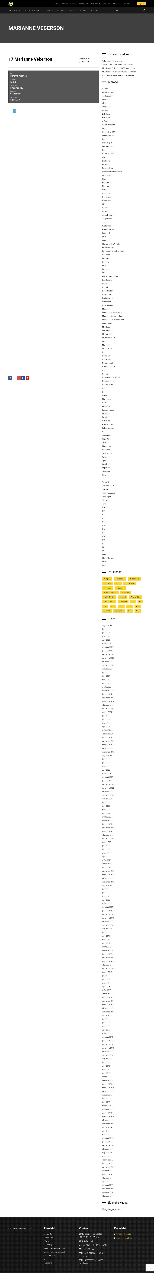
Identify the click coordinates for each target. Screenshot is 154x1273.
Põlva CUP (106, 406)
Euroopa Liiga (107, 168)
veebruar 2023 (107, 777)
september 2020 (108, 882)
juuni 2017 (106, 1023)
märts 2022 (106, 817)
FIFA (104, 179)
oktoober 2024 (107, 705)
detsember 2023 (108, 741)
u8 (140, 602)
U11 (103, 511)
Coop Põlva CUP (108, 132)
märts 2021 (106, 860)
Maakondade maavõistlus (112, 312)
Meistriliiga (106, 331)
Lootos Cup (48, 1234)
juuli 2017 (105, 1019)
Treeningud (61, 10)
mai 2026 (105, 636)
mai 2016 (105, 1070)
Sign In (141, 4)
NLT (103, 370)
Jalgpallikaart (107, 219)
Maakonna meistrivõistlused (113, 320)
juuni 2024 (106, 719)
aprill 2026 (106, 640)
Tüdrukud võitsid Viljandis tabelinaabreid (117, 65)
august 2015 (107, 1095)
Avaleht (56, 4)
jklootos (86, 58)
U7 (103, 544)
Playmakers (106, 399)
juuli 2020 (105, 889)
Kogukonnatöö (108, 248)
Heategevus (106, 201)
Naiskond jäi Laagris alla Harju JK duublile (118, 75)
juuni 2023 (106, 763)
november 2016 (108, 1048)
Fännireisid (106, 175)
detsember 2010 (108, 1189)
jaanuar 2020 (107, 911)
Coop (104, 128)
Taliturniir (105, 482)
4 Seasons (48, 1263)
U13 (103, 518)
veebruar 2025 (107, 690)
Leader (104, 284)
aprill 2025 (106, 683)
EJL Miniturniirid (108, 154)
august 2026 (107, 626)
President (105, 414)
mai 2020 (105, 896)
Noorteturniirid (107, 385)
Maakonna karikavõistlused (112, 316)
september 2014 (108, 1124)
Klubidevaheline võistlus (111, 244)
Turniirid (115, 4)
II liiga (104, 204)
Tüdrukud (105, 500)
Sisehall (105, 442)
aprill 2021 (106, 857)
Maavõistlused (49, 1256)
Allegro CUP (106, 107)
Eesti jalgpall (107, 143)
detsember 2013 (108, 1145)
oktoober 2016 (107, 1052)
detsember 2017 (108, 1001)
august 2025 (107, 669)
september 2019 (108, 925)
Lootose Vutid (107, 298)
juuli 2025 (105, 672)
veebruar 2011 (107, 1185)
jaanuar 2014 (107, 1142)
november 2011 (108, 1174)
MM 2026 (105, 345)
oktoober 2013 (107, 1149)
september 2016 (108, 1055)
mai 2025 (105, 680)
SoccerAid (106, 450)
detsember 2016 (108, 1044)
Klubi (64, 4)
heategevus (120, 579)
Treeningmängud (108, 493)
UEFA (104, 554)
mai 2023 (105, 766)
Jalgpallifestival (108, 215)
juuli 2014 (105, 1131)
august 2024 (107, 712)
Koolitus (105, 258)
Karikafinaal (106, 226)
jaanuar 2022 (107, 824)
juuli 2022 (105, 802)
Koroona (105, 269)
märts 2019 (106, 947)
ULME (104, 562)
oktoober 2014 (107, 1120)
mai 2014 (105, 1135)
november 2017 (108, 1005)
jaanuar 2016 (107, 1084)
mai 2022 (105, 810)
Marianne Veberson (30, 59)
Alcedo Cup (106, 99)
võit (137, 611)
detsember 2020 (108, 871)
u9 (105, 606)
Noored (105, 4)
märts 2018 (106, 990)
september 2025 (108, 665)
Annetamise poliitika (124, 1238)
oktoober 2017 (107, 1008)
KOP (104, 266)
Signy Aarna (106, 439)
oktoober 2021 (107, 835)
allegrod (107, 579)
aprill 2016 (106, 1073)
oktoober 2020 (107, 878)
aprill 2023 (106, 770)
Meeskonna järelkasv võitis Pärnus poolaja (118, 68)
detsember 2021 (108, 828)
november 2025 (108, 658)
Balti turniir (106, 114)
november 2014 (108, 1117)
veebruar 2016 (107, 1080)
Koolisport (106, 255)
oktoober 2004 (107, 1196)
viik (129, 611)
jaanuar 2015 (107, 1113)
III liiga (104, 208)
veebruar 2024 (107, 734)
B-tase (105, 110)
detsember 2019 (108, 914)
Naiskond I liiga (15, 10)
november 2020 (108, 875)
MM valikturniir (107, 349)
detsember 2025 (108, 654)
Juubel (104, 222)
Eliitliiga (105, 157)
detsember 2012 (108, 1167)
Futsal (104, 190)
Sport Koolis (107, 461)
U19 (103, 540)
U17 (103, 533)
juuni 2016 (106, 1066)
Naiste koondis (108, 363)
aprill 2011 (106, 1182)
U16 (103, 529)
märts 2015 (106, 1106)
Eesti (104, 139)
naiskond (126, 593)
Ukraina (107, 611)
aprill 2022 (106, 813)
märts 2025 (106, 687)
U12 (103, 515)
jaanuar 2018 (107, 997)
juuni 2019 (106, 936)
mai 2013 (105, 1156)
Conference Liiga (108, 125)
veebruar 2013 (107, 1160)
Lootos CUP (48, 10)
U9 (103, 551)
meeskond (121, 588)
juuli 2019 (105, 932)
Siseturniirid (106, 446)
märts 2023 (106, 774)
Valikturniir (119, 611)
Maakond (105, 309)
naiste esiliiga (109, 597)
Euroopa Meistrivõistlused (112, 172)
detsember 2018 (108, 958)
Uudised (73, 4)
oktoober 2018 (107, 965)
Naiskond (94, 4)
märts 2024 (106, 730)
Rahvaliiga (106, 421)
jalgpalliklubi (134, 579)
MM (103, 341)
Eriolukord (106, 161)
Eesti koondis (107, 146)
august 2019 (107, 929)
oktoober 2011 (107, 1178)
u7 (133, 602)
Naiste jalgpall (107, 359)
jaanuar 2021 (107, 867)
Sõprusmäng (107, 453)
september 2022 (108, 795)
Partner (105, 396)
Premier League (108, 410)
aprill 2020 (106, 900)
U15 (103, 526)
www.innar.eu (27, 1228)
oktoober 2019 (107, 922)
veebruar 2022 (107, 820)
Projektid (105, 417)
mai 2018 (105, 983)
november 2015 (108, 1088)
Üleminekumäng (108, 558)
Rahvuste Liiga (107, 424)
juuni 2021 (106, 849)
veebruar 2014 (107, 1138)
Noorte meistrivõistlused (111, 377)
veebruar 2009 (107, 1192)
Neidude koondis (108, 367)
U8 (103, 547)
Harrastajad (106, 197)
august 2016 (107, 1059)
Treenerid (123, 602)
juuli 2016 (105, 1062)
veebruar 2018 (107, 994)
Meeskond (83, 4)
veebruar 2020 (107, 907)
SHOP (71, 10)
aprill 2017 (106, 1030)
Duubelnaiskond (108, 136)
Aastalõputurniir (108, 96)
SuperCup (106, 468)
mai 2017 (105, 1026)
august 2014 (107, 1127)
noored (123, 597)
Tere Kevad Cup (108, 486)
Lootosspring (107, 305)
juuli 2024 (105, 716)
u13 (129, 606)
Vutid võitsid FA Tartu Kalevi (112, 61)
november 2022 (108, 788)
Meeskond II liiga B (32, 10)
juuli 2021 (105, 846)
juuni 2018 (106, 979)
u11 (121, 606)
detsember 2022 (108, 784)
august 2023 (107, 755)
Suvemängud (107, 475)
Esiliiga (105, 164)
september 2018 (108, 968)
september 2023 (108, 752)
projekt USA (135, 597)
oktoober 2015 (107, 1091)
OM (103, 388)
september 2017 (108, 1012)
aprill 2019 (106, 943)
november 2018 (108, 961)
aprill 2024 (106, 727)
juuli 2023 (105, 759)
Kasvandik (106, 233)
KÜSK (104, 273)
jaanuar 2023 (107, 781)
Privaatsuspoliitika (123, 1234)
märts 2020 (106, 904)
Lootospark (82, 10)
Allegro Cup (48, 1245)
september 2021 (108, 839)
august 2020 (107, 885)
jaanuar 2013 (107, 1163)
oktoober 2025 (107, 662)
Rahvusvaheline (108, 428)
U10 (103, 507)
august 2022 (107, 799)
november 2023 (108, 745)
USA (104, 565)
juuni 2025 (106, 676)
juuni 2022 (106, 806)
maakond (107, 588)
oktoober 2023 (107, 748)
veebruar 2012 (107, 1171)
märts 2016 (106, 1077)
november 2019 (108, 918)
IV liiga (105, 211)
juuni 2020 (106, 893)
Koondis (105, 262)
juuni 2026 (106, 633)
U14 (103, 522)
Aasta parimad (108, 92)
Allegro (105, 103)
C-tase (105, 121)
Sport (104, 457)
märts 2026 (106, 644)
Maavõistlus (107, 323)
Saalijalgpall (106, 435)
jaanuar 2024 (107, 737)
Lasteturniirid (107, 280)
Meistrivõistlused (108, 338)
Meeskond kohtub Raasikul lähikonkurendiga (119, 72)
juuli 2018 (105, 976)
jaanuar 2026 (107, 651)
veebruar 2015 (107, 1109)
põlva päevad (109, 602)
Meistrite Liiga (107, 334)
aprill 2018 (106, 987)
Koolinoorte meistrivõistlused (113, 251)
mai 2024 (105, 723)
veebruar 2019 (107, 950)
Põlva (104, 403)
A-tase (105, 89)
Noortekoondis (108, 381)
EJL (103, 150)
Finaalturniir (106, 183)
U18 (103, 536)
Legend (105, 287)
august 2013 (107, 1153)
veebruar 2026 (107, 647)
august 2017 (107, 1015)
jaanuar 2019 (107, 954)
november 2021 (108, 831)
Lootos (125, 4)
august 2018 (107, 972)
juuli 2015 (105, 1098)
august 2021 (107, 842)
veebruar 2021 (107, 864)
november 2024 (108, 701)
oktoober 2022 (107, 792)
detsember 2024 (108, 698)
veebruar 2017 (107, 1037)
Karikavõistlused (108, 229)
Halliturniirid (106, 193)
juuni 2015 (106, 1102)
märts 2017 (106, 1033)
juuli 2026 (105, 629)
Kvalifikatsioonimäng (110, 276)
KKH (104, 237)
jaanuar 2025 (107, 694)
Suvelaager (106, 471)
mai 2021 (105, 853)
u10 (112, 606)
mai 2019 (105, 940)
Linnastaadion (107, 291)
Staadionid (106, 464)
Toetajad (94, 10)
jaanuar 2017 (107, 1041)
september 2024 (108, 709)
